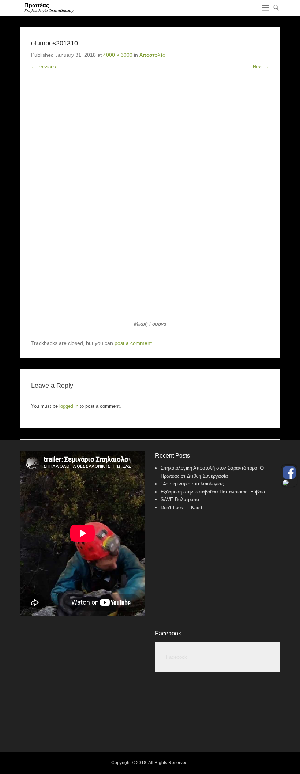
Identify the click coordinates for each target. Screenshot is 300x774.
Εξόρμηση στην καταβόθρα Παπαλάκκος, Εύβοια (213, 492)
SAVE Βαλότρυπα (180, 499)
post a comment (133, 343)
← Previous (43, 66)
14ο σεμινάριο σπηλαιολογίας (192, 483)
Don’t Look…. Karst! (182, 507)
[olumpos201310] (150, 201)
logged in (68, 406)
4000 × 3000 (117, 55)
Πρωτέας (36, 5)
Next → (261, 66)
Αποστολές (152, 55)
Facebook (168, 633)
